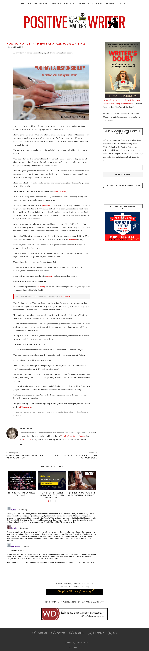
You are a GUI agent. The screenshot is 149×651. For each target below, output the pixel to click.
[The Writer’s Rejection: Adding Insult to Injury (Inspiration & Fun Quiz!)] (52, 480)
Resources (97, 3)
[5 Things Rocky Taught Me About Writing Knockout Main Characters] (82, 480)
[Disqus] (51, 535)
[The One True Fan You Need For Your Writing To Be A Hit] (22, 480)
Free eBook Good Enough (64, 3)
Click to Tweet (60, 191)
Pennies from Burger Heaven (73, 436)
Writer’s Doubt (41, 3)
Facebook (27, 439)
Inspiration (25, 3)
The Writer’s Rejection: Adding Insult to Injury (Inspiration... (51, 495)
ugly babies (45, 205)
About (120, 3)
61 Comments (25, 407)
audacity (49, 276)
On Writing (40, 286)
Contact (83, 3)
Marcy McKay (19, 47)
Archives (110, 3)
